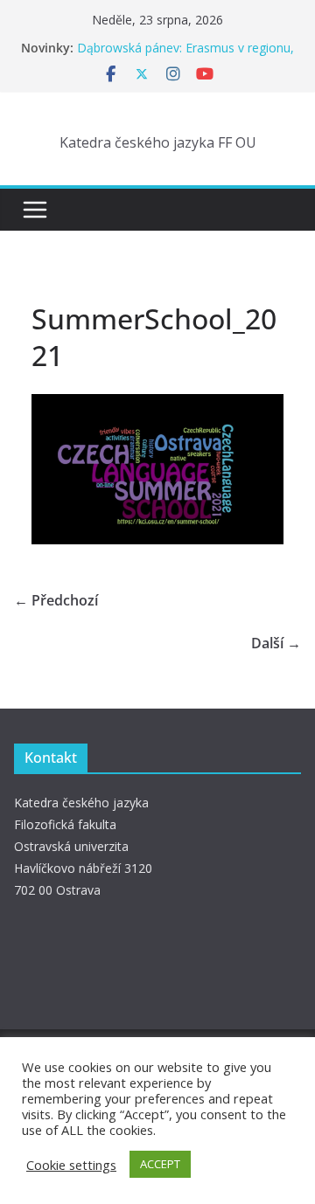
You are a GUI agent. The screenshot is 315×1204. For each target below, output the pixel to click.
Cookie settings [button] (71, 1165)
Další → (276, 643)
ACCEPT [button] (160, 1164)
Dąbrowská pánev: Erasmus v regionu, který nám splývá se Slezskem (185, 56)
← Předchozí (56, 600)
